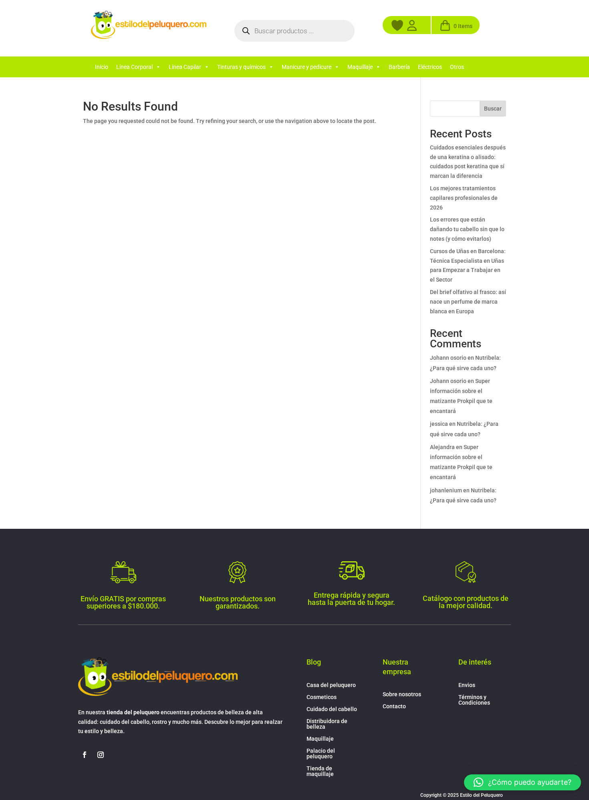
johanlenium (446, 490)
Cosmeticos (322, 697)
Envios (466, 685)
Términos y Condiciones (474, 700)
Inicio (101, 67)
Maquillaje (360, 67)
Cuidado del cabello (332, 709)
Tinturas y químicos (241, 67)
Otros (457, 67)
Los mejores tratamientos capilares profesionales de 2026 (464, 198)
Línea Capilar (185, 67)
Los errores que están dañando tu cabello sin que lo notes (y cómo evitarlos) (467, 229)
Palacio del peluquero (321, 754)
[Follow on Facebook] (84, 754)
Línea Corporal (134, 67)
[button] (522, 782)
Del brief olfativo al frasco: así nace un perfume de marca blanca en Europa (468, 301)
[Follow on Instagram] (100, 754)
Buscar (493, 108)
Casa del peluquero (331, 685)
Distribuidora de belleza (327, 724)
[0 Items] (445, 29)
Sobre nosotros (402, 694)
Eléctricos (430, 67)
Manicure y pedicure (306, 67)
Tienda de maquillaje (320, 771)
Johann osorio (448, 358)
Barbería (399, 67)
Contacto (394, 706)
